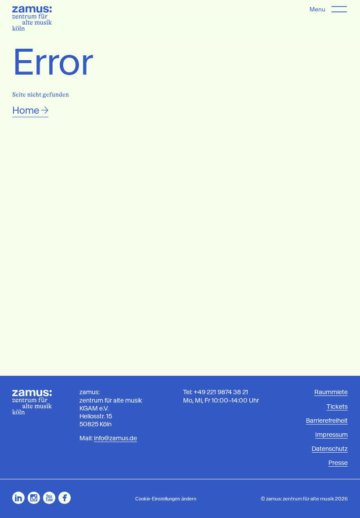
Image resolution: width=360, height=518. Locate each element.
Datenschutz (330, 449)
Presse (338, 463)
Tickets (337, 406)
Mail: (108, 438)
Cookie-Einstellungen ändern (165, 498)
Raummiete (331, 392)
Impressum (331, 435)
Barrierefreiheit (327, 420)
